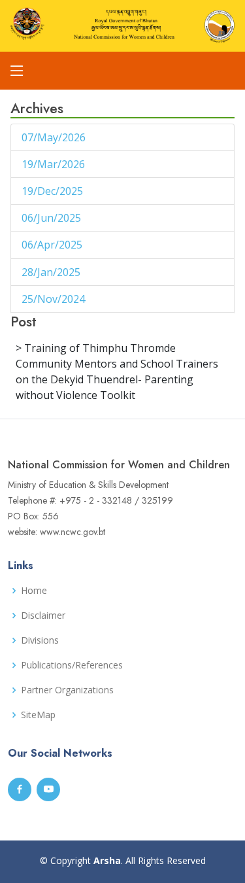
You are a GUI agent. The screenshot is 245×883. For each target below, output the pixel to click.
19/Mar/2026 (55, 164)
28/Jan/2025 (52, 272)
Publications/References (72, 665)
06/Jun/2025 (53, 218)
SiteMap (38, 714)
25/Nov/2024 (55, 299)
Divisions (40, 640)
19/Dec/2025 (54, 191)
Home (34, 590)
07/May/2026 (55, 137)
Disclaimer (43, 615)
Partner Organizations (67, 690)
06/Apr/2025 (53, 244)
